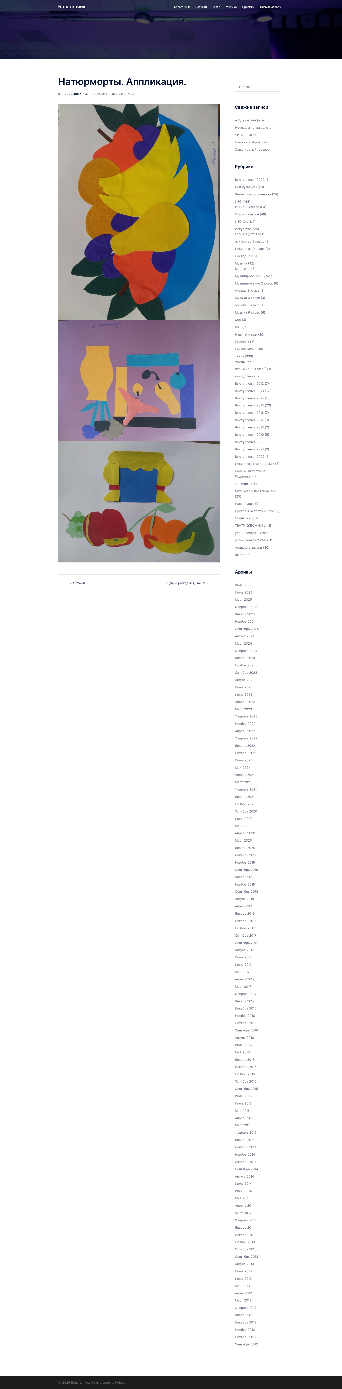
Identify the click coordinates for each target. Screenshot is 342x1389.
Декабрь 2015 (245, 1067)
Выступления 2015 (249, 405)
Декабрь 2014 (245, 1147)
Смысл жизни (245, 349)
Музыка (231, 7)
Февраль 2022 (246, 738)
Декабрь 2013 (245, 1235)
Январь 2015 (245, 1140)
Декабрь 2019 (245, 855)
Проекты (248, 7)
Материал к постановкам (255, 491)
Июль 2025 (243, 585)
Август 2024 (245, 636)
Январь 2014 (245, 1227)
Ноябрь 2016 (245, 1016)
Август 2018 (244, 899)
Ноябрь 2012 (245, 1330)
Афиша (240, 361)
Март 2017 (243, 986)
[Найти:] (258, 87)
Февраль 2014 (246, 1220)
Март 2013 (243, 1300)
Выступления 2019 (249, 435)
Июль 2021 (243, 760)
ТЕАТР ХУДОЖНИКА (250, 525)
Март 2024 (243, 643)
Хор (238, 320)
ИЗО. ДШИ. (243, 222)
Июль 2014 (243, 1183)
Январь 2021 (245, 797)
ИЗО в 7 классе (247, 214)
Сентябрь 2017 (246, 943)
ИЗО (238, 202)
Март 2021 (243, 782)
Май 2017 (242, 972)
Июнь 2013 (243, 1279)
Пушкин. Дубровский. (252, 142)
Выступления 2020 (249, 442)
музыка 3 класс (247, 290)
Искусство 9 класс (250, 249)
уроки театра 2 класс (252, 540)
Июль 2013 (243, 1271)
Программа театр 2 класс (255, 511)
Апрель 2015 (245, 1118)
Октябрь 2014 (245, 1162)
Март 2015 (243, 1125)
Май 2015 (242, 1111)
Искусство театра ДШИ (253, 464)
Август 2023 (245, 680)
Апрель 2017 (244, 979)
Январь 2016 (245, 1060)
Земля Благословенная (253, 194)
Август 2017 (244, 950)
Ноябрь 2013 (245, 1242)
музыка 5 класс (247, 305)
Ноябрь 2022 (245, 724)
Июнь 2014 (243, 1191)
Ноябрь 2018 (245, 884)
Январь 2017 (244, 1001)
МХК (238, 327)
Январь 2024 (245, 658)
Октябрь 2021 (245, 753)
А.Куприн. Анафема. (250, 120)
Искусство (243, 229)
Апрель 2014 (245, 1205)
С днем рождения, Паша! (185, 583)
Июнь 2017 (243, 965)
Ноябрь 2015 (245, 1074)
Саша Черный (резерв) (253, 149)
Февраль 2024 (246, 651)
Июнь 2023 (243, 694)
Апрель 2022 (245, 731)
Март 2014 (243, 1213)
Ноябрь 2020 (245, 804)
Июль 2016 (243, 1045)
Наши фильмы (246, 334)
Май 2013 (242, 1286)
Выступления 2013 (249, 391)
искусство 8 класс (249, 241)
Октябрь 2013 (245, 1249)
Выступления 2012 (249, 383)
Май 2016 (242, 1052)
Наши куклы (244, 504)
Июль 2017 (243, 957)
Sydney (119, 1382)
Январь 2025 (245, 614)
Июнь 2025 (243, 592)
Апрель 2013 (245, 1293)
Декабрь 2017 (245, 921)
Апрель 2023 (245, 702)
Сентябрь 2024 (247, 629)
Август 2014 (244, 1176)
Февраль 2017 (245, 994)
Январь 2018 (245, 913)
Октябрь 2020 (246, 811)
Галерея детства (248, 234)
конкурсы (242, 484)
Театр (216, 7)
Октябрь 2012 (245, 1337)
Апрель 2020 (245, 833)
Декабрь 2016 (245, 1008)
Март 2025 (243, 599)
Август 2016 (244, 1038)
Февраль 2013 (246, 1308)
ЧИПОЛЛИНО (245, 135)
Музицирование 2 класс (254, 283)
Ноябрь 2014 (245, 1154)
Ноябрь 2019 (245, 862)
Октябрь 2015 (245, 1081)
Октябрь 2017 (245, 935)
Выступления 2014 (249, 398)
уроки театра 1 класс (251, 533)
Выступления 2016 (249, 413)
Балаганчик (72, 7)
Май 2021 (242, 768)
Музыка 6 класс (247, 312)
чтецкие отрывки (248, 547)
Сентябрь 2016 (246, 1030)
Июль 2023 (243, 687)
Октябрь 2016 (245, 1023)
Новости (201, 7)
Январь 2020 (245, 848)
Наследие (242, 256)
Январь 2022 (245, 746)
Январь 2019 (245, 877)
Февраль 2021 (246, 789)
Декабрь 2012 (245, 1322)
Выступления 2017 (249, 420)
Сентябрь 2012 (246, 1344)
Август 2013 (244, 1264)
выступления (245, 376)
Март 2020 (243, 840)
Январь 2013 (245, 1315)
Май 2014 (242, 1198)
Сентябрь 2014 (246, 1169)
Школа (240, 555)
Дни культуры (246, 187)
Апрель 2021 (245, 775)
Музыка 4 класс (247, 298)
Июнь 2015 (243, 1103)
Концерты (242, 269)
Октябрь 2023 (246, 673)
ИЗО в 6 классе (123, 93)
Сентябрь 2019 (246, 870)
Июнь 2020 (243, 819)
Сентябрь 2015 (246, 1089)
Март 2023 (243, 709)
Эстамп (79, 583)
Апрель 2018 (245, 906)
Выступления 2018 (249, 427)
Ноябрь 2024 (245, 621)
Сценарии (243, 518)
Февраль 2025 (246, 607)
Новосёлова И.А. (75, 93)
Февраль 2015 (246, 1132)
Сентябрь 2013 (246, 1257)
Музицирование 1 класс (253, 276)
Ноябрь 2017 (245, 928)
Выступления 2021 (249, 449)
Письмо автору (270, 7)
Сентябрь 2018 (246, 891)
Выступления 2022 (249, 180)
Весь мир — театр (249, 369)
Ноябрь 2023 (245, 665)
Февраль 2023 (246, 716)
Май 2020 (242, 826)
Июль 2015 (243, 1096)
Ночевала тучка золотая (254, 127)
